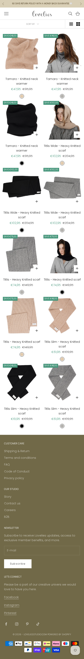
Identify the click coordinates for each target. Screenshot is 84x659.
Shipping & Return (17, 451)
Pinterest (10, 613)
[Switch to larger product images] (71, 24)
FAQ (7, 464)
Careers (10, 510)
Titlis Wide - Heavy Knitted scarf (62, 148)
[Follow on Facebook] (6, 624)
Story (7, 497)
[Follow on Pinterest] (27, 624)
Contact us (12, 503)
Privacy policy (14, 478)
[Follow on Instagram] (17, 624)
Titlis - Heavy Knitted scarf (21, 280)
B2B (6, 517)
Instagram (11, 605)
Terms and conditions (20, 458)
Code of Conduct (17, 471)
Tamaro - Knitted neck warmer (22, 81)
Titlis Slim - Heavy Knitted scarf (62, 344)
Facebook (11, 597)
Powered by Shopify (59, 634)
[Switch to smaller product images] (78, 24)
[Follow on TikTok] (38, 624)
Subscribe (18, 564)
